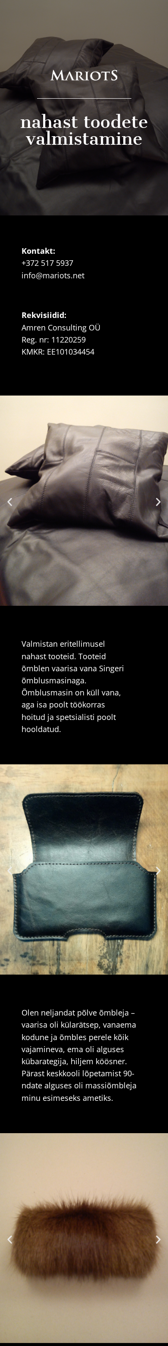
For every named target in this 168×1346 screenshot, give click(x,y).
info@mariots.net (53, 275)
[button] (9, 502)
